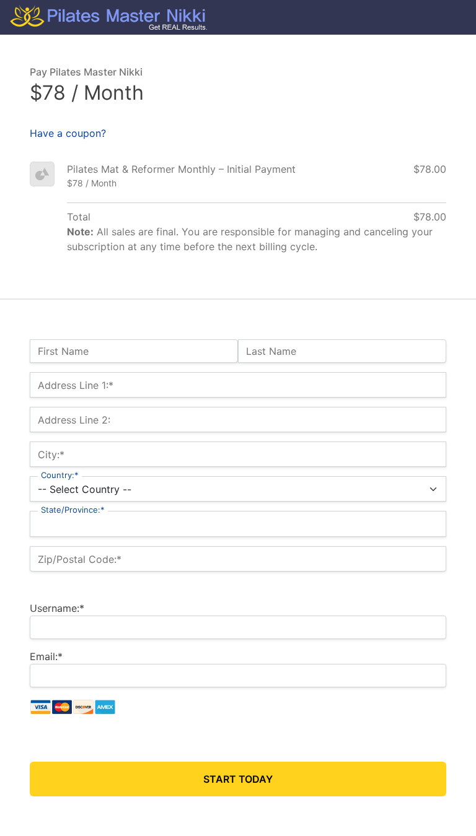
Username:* (57, 608)
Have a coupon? (68, 133)
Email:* (46, 656)
